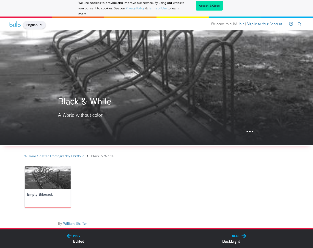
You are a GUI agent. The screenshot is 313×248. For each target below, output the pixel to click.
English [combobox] (32, 25)
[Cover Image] (156, 87)
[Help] (291, 24)
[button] (43, 24)
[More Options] (249, 131)
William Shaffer (75, 223)
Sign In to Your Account (264, 24)
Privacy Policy (135, 8)
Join (241, 24)
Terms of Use (157, 8)
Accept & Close (209, 5)
